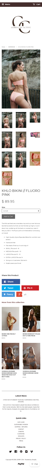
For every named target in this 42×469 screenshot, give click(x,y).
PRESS (21, 441)
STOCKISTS (21, 436)
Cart (38, 4)
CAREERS (21, 431)
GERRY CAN (20, 459)
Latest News (21, 396)
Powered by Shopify (30, 459)
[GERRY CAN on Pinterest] (21, 452)
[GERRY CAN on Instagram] (26, 452)
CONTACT (21, 429)
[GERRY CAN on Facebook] (15, 452)
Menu (7, 4)
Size (3, 207)
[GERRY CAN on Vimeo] (31, 452)
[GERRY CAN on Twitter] (10, 452)
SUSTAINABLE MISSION (21, 424)
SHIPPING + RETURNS (21, 427)
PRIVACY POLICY (21, 438)
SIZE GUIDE (21, 422)
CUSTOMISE (21, 434)
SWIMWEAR (11, 47)
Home (3, 47)
